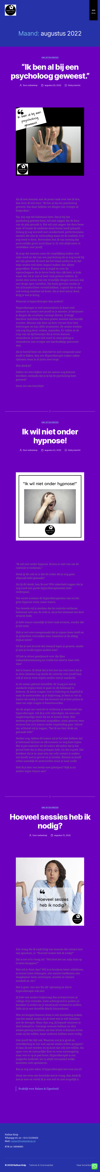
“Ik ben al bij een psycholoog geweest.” (50, 71)
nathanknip (32, 85)
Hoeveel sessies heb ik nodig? (50, 821)
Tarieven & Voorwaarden (41, 1165)
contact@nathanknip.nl (23, 1141)
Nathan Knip (19, 1165)
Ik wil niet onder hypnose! (50, 436)
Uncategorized (50, 57)
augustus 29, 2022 (53, 85)
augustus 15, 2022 (62, 835)
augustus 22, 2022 (53, 450)
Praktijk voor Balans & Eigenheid (39, 1088)
